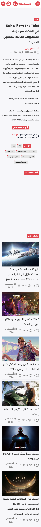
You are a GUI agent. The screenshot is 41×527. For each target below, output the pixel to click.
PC (20, 145)
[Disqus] (20, 204)
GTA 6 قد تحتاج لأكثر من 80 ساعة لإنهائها (21, 411)
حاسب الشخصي (20, 161)
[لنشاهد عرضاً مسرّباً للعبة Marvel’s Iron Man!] (20, 438)
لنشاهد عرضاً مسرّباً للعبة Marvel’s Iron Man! (21, 455)
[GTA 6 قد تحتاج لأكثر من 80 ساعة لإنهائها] (20, 393)
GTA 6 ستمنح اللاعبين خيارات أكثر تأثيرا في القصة (22, 321)
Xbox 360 (10, 151)
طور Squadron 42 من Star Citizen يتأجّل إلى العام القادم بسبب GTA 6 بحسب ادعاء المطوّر (22, 274)
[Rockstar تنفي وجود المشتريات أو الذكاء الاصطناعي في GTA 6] (20, 349)
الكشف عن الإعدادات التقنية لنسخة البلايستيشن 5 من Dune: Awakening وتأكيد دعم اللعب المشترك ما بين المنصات (21, 505)
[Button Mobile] (37, 3)
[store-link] (8, 3)
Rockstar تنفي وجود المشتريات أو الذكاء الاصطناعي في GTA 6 (21, 366)
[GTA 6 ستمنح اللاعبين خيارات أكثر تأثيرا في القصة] (20, 304)
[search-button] (3, 3)
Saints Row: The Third (26, 151)
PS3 (13, 145)
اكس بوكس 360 (28, 156)
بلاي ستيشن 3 (13, 156)
